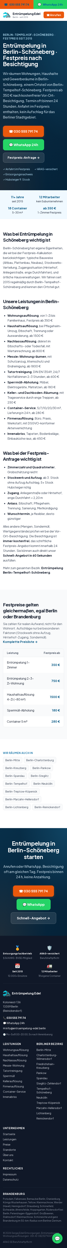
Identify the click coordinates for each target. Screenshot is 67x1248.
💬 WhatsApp (34, 904)
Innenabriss (10, 1096)
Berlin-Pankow (42, 768)
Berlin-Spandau (15, 775)
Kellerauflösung (12, 1081)
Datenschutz (11, 1179)
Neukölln (41, 1097)
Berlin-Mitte (12, 760)
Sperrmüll (9, 1076)
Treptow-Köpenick (48, 1102)
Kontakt (8, 1160)
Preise (6, 1144)
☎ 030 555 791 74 (23, 131)
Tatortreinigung (12, 1070)
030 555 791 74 (16, 1017)
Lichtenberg (43, 1113)
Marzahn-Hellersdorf (49, 1108)
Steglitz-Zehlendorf (48, 1083)
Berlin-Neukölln (43, 783)
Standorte (9, 1149)
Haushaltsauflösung (15, 1055)
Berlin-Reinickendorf (47, 807)
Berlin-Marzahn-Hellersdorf (22, 799)
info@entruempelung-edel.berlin (26, 1028)
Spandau (41, 1078)
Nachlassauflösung (14, 1060)
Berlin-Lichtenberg (16, 807)
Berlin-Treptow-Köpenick (21, 791)
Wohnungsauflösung (16, 1049)
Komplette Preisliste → (20, 642)
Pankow (41, 1073)
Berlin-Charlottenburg (40, 760)
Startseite (9, 1134)
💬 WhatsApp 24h (23, 145)
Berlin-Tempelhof (16, 783)
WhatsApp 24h (16, 1023)
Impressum (10, 1174)
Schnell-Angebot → (33, 918)
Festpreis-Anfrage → (24, 157)
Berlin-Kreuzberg (15, 768)
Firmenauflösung (13, 1086)
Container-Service (14, 1091)
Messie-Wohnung (13, 1065)
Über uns (8, 1155)
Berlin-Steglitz (40, 775)
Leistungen (9, 1139)
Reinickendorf (45, 1118)
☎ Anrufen (54, 15)
